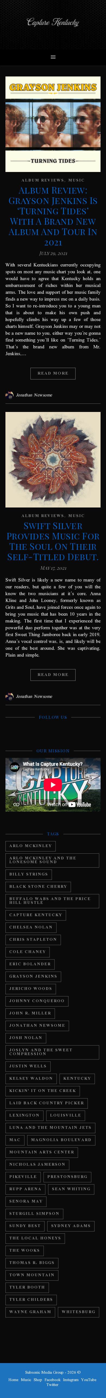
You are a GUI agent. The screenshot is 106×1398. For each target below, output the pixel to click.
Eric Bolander (30, 964)
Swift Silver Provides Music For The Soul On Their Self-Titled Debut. (53, 540)
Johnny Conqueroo (37, 1001)
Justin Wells (28, 1066)
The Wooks (24, 1251)
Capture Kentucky (35, 915)
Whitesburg (78, 1312)
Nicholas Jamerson (37, 1165)
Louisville (65, 1116)
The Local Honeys (35, 1238)
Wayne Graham (30, 1312)
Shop (38, 1380)
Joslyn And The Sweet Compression (41, 1052)
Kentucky (77, 1079)
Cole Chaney (27, 952)
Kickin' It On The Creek (42, 1091)
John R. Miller (30, 1013)
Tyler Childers (31, 1300)
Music (76, 181)
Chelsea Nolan (31, 927)
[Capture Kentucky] (53, 24)
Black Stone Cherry (38, 887)
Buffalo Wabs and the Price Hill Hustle (50, 901)
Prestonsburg (67, 1177)
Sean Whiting (71, 1189)
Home (13, 1380)
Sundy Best (25, 1226)
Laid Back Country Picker (46, 1103)
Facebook (53, 1380)
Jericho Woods (30, 989)
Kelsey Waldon (31, 1079)
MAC (15, 1140)
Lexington (24, 1116)
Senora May (26, 1202)
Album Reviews (42, 181)
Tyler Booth (27, 1288)
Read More (53, 373)
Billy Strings (28, 874)
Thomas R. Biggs (32, 1263)
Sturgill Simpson (34, 1214)
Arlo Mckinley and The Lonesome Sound (42, 860)
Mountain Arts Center (41, 1152)
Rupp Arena (25, 1189)
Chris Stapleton (33, 940)
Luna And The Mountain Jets (50, 1128)
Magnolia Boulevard (61, 1140)
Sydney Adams (71, 1226)
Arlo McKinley (30, 846)
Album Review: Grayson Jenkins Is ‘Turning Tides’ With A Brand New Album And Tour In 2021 (53, 216)
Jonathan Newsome (34, 395)
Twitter (52, 1385)
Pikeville (23, 1177)
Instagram (71, 1380)
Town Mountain (32, 1275)
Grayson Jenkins (33, 977)
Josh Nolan (25, 1038)
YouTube (88, 1380)
